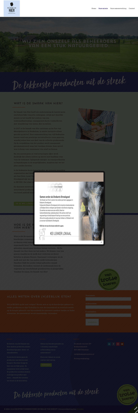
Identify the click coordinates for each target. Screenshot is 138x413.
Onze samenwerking (118, 8)
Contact (132, 8)
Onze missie (103, 8)
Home (94, 8)
